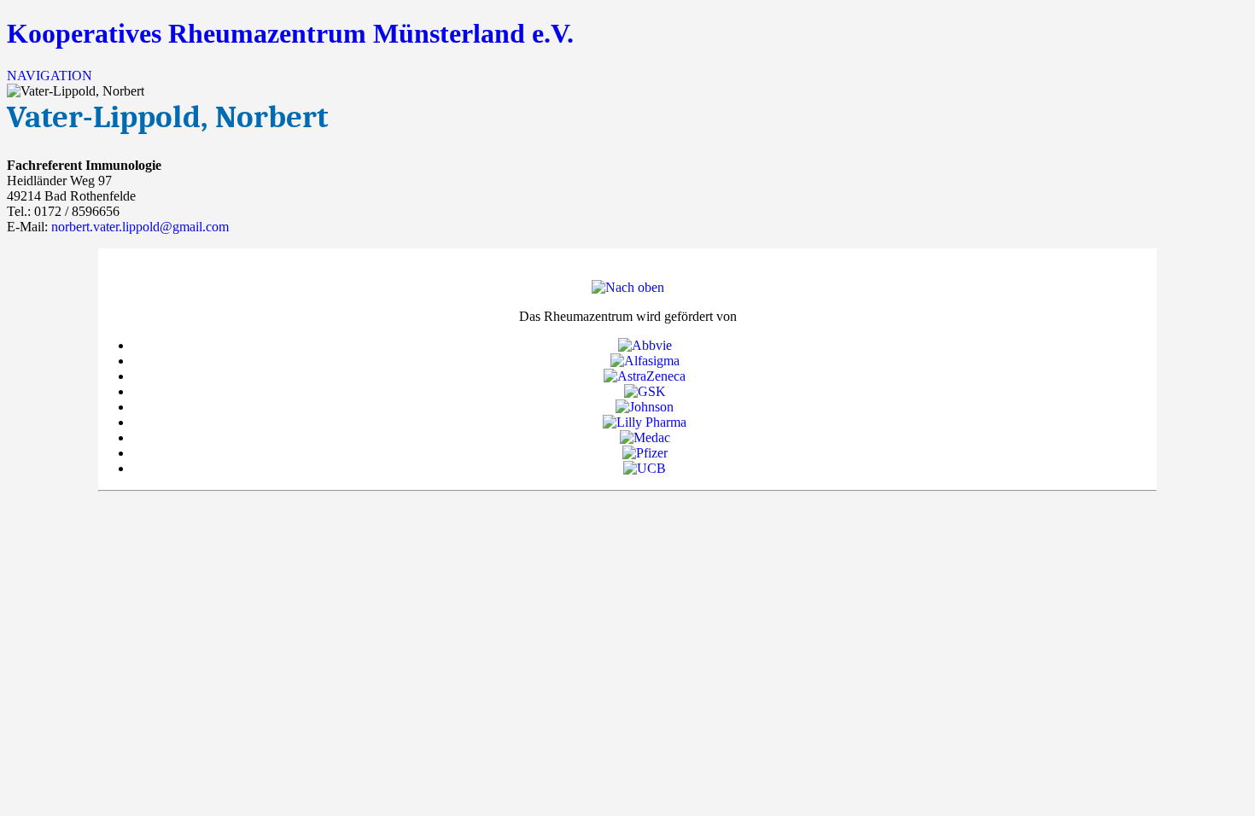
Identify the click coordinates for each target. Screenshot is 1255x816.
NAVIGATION (49, 75)
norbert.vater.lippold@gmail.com (140, 226)
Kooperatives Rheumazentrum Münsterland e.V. (290, 33)
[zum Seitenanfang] (628, 287)
